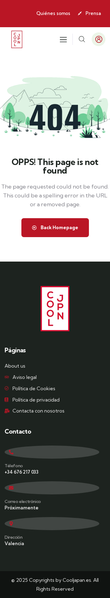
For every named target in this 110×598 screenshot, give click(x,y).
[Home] (17, 39)
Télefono (14, 465)
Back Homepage (59, 227)
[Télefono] (52, 452)
